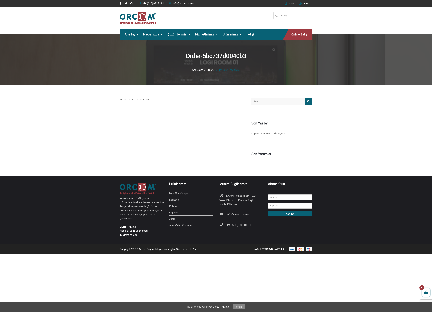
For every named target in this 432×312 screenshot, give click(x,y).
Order (210, 70)
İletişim (251, 34)
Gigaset (173, 212)
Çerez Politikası (221, 306)
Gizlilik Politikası (128, 226)
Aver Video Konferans (181, 225)
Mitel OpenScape (178, 193)
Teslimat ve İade (128, 234)
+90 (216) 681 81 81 (153, 3)
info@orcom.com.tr (183, 3)
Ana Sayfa (131, 34)
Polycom (174, 206)
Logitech (174, 199)
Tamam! (238, 306)
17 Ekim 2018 (129, 99)
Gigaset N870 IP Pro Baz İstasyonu (268, 133)
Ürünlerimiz (231, 34)
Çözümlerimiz (177, 34)
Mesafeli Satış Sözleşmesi (134, 230)
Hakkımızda (151, 34)
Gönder (290, 213)
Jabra (172, 218)
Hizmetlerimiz (205, 34)
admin (146, 99)
